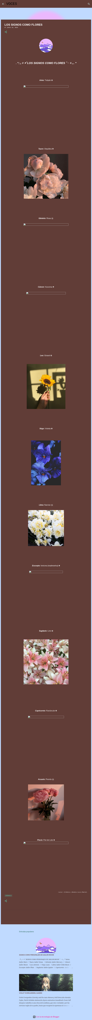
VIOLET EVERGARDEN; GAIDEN (30, 993)
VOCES (11, 4)
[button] (5, 32)
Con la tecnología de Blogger (47, 1017)
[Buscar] (20, 4)
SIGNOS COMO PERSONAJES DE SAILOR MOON (36, 955)
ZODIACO (8, 895)
